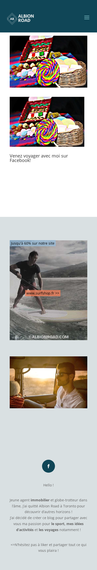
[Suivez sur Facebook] (48, 466)
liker (44, 544)
